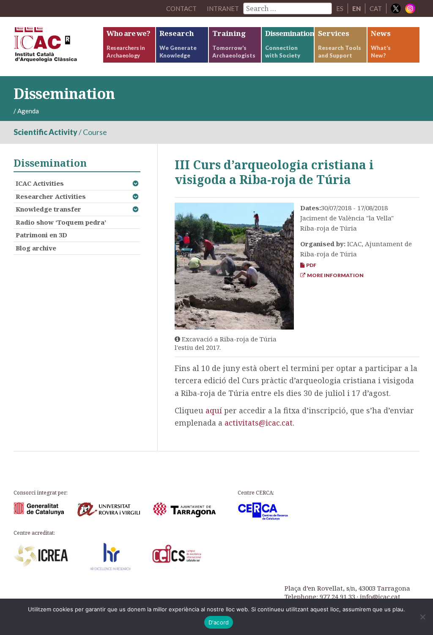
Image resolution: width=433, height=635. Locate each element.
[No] (422, 617)
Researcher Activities (51, 196)
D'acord (218, 622)
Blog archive (36, 248)
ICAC (58, 46)
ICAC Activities (40, 183)
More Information (334, 275)
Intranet (223, 8)
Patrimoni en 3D (41, 235)
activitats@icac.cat (259, 423)
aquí (214, 410)
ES (339, 8)
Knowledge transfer (48, 209)
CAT (376, 8)
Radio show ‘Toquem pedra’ (61, 222)
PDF (310, 265)
